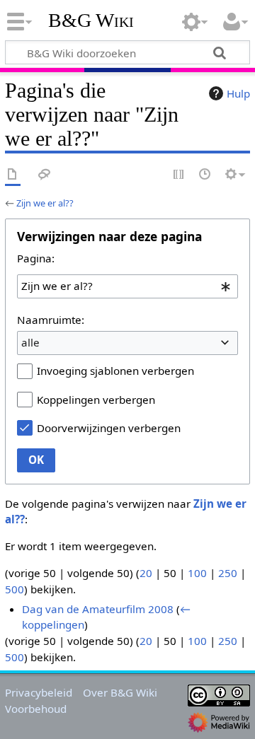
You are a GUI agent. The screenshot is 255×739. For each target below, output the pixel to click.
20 (146, 573)
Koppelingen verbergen (96, 399)
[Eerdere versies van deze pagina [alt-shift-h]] (205, 175)
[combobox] (127, 286)
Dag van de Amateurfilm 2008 (98, 609)
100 (197, 573)
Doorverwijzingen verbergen (109, 428)
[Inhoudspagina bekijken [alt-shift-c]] (13, 175)
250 (227, 573)
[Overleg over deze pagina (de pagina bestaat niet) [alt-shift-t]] (44, 175)
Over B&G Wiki (120, 692)
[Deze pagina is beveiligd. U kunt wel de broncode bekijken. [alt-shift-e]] (179, 175)
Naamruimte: (50, 320)
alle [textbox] (30, 342)
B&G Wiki (91, 20)
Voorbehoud (36, 709)
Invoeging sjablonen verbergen (115, 370)
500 (14, 589)
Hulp (238, 93)
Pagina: (36, 258)
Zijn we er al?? (45, 203)
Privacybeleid (38, 692)
